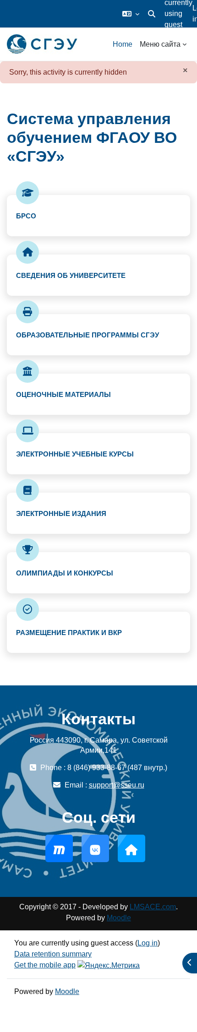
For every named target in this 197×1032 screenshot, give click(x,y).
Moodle (119, 918)
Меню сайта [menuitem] (160, 44)
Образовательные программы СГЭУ (87, 335)
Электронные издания (61, 513)
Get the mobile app (45, 965)
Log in (147, 943)
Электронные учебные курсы (75, 454)
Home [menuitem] (122, 44)
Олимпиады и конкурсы (64, 573)
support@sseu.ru (116, 785)
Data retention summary (53, 954)
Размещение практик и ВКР (69, 632)
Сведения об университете (71, 275)
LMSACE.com (153, 907)
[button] (131, 13)
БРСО (26, 216)
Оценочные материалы (63, 394)
